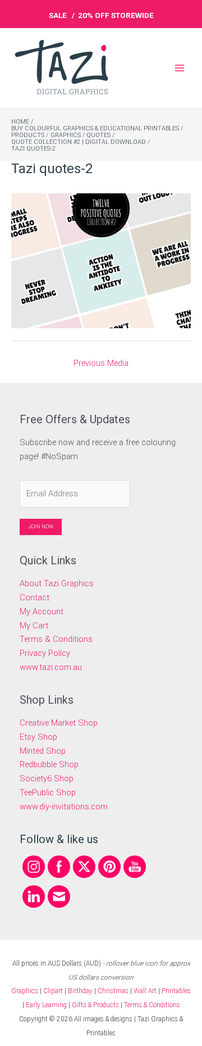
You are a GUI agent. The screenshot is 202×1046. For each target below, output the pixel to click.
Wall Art (145, 991)
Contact (34, 597)
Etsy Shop (38, 737)
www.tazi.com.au (51, 667)
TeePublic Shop (48, 792)
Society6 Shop (47, 778)
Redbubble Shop (49, 764)
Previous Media (101, 363)
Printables (176, 991)
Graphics (24, 991)
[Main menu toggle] (179, 67)
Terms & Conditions (56, 639)
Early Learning (47, 1005)
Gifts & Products (95, 1005)
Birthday (80, 991)
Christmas (113, 991)
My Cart (34, 626)
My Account (41, 611)
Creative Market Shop (59, 723)
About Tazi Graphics (57, 583)
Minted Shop (43, 751)
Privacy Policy (45, 653)
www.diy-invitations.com (64, 807)
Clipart (53, 991)
